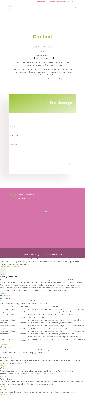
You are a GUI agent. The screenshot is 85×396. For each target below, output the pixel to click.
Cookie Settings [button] (5, 267)
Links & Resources (24, 198)
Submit (68, 164)
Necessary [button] (4, 293)
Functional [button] (3, 345)
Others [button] (2, 387)
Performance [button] (4, 355)
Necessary (6, 296)
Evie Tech (58, 254)
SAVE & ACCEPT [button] (6, 395)
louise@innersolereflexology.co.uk (43, 58)
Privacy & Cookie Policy (26, 195)
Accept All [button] (15, 267)
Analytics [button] (3, 366)
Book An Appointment (42, 47)
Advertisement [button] (5, 376)
